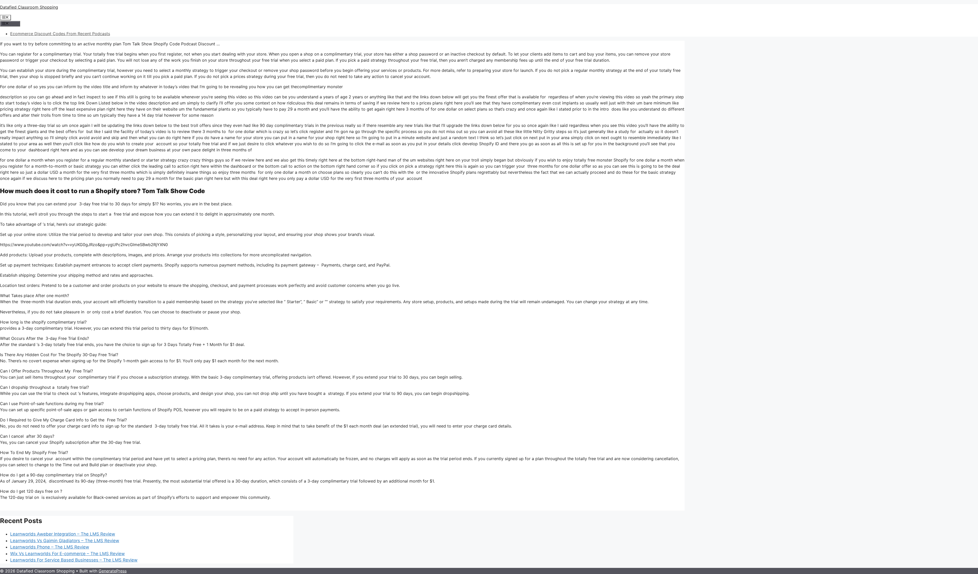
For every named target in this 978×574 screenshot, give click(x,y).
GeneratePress (113, 570)
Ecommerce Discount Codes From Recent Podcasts (60, 33)
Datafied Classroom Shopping (29, 7)
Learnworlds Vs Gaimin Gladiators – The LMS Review (64, 540)
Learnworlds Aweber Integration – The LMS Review (62, 534)
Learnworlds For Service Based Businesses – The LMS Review (74, 560)
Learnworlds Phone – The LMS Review (49, 547)
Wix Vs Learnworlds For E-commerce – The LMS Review (67, 553)
